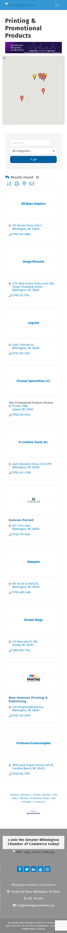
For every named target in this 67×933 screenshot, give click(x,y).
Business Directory (20, 794)
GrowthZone (43, 926)
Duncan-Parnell (21, 520)
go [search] (35, 159)
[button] (34, 77)
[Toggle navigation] (57, 5)
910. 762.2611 (35, 898)
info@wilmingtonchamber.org (35, 905)
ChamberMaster (29, 929)
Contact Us (39, 801)
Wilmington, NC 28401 (35, 891)
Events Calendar (42, 794)
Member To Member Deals (34, 798)
